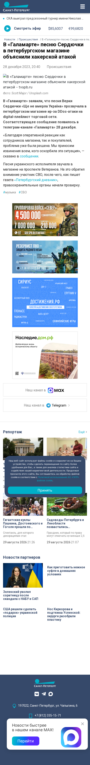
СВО (23, 192)
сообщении (29, 156)
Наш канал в (36, 390)
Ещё (82, 432)
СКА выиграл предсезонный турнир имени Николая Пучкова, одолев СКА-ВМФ (47, 18)
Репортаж (12, 432)
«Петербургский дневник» (35, 180)
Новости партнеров (21, 557)
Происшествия (59, 67)
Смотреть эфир (27, 28)
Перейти (25, 741)
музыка (9, 192)
